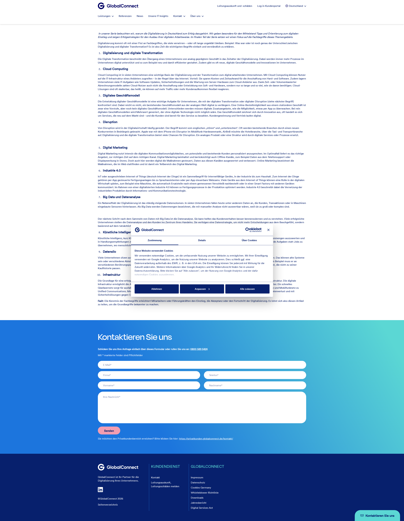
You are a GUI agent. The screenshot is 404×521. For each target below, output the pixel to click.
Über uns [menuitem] (195, 16)
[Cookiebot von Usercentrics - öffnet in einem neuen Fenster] (247, 229)
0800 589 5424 (199, 349)
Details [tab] (202, 240)
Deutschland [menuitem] (296, 5)
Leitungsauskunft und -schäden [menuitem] (234, 5)
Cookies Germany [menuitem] (201, 487)
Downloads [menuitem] (197, 497)
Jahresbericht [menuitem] (198, 502)
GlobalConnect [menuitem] (207, 466)
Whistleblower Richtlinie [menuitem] (205, 492)
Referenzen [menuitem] (125, 16)
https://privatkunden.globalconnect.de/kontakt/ (206, 438)
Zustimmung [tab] (155, 240)
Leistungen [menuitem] (104, 16)
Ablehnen (156, 288)
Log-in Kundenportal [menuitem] (268, 5)
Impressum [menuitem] (197, 477)
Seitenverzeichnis (108, 504)
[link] (118, 467)
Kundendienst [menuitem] (165, 466)
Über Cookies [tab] (249, 240)
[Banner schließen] (268, 230)
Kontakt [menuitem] (177, 16)
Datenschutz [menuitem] (198, 482)
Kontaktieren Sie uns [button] (379, 515)
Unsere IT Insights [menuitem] (158, 16)
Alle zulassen (247, 288)
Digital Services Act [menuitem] (202, 507)
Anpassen (200, 288)
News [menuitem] (140, 16)
